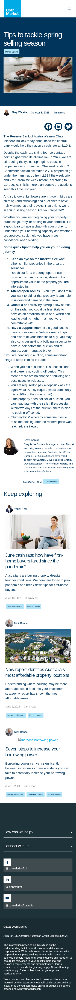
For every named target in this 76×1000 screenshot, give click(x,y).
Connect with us (16, 846)
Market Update (11, 52)
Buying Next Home (15, 795)
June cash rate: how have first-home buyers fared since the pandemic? (34, 560)
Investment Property (16, 715)
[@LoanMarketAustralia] (7, 898)
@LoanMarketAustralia (19, 905)
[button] (69, 9)
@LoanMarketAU (16, 868)
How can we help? (18, 832)
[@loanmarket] (7, 879)
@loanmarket (14, 886)
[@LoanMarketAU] (7, 862)
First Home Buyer (14, 607)
